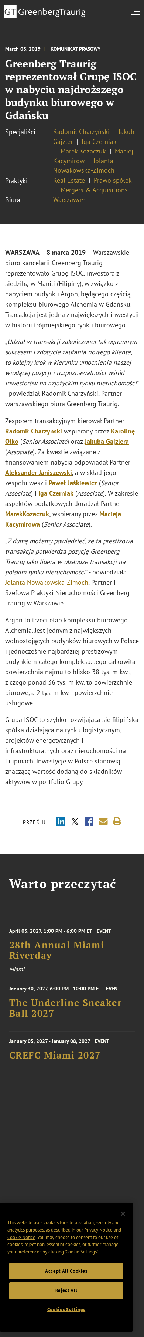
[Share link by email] (103, 821)
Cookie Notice (21, 1237)
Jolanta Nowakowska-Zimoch (46, 582)
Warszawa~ (69, 199)
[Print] (117, 821)
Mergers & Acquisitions (94, 190)
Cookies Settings (66, 1309)
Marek (14, 514)
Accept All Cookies (66, 1271)
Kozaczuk (36, 514)
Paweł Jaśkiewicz (73, 483)
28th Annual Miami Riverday (56, 950)
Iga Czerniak (99, 141)
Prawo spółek (112, 180)
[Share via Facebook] (89, 822)
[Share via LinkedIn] (60, 822)
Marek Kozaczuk (83, 151)
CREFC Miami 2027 (55, 1055)
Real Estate (69, 180)
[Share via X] (75, 822)
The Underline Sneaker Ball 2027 (65, 1007)
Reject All (66, 1290)
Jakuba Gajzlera (107, 441)
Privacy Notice (98, 1230)
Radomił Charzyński (81, 131)
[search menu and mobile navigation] (137, 12)
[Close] (123, 1214)
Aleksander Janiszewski (38, 472)
